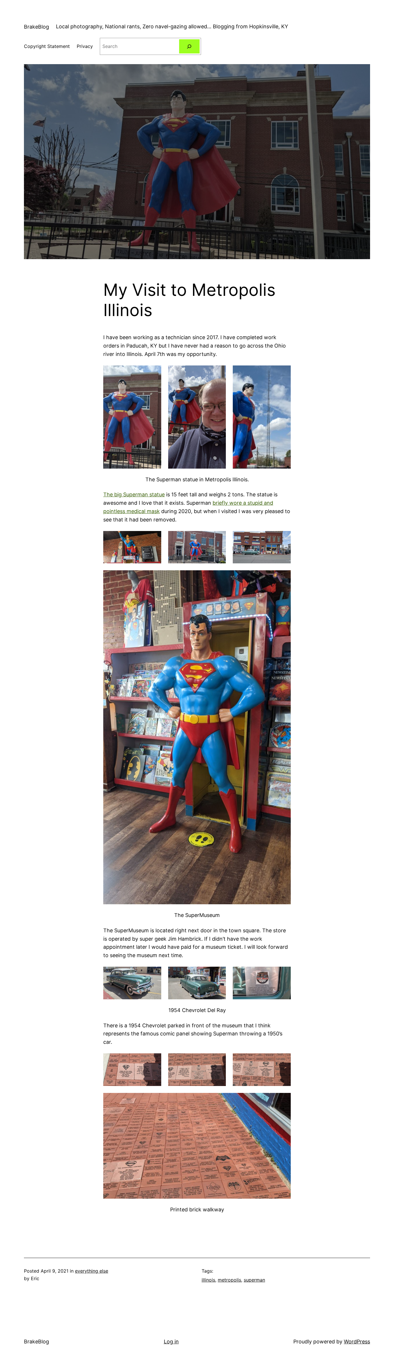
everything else (91, 1271)
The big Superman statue (134, 494)
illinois (208, 1280)
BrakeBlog (36, 27)
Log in (171, 1341)
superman (254, 1280)
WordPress (357, 1341)
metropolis (229, 1280)
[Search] (189, 46)
